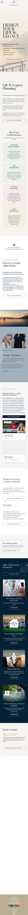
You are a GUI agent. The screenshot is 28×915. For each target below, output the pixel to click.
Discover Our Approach (14, 59)
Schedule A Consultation (14, 63)
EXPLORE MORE (14, 573)
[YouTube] (16, 906)
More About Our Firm (14, 498)
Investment (14, 912)
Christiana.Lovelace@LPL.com (14, 903)
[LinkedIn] (14, 906)
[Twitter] (12, 906)
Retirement (14, 911)
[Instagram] (18, 906)
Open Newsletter (14, 452)
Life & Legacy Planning (14, 120)
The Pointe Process (14, 295)
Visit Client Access (10, 550)
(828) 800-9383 (15, 899)
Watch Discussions (13, 416)
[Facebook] (9, 906)
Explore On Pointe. (14, 524)
